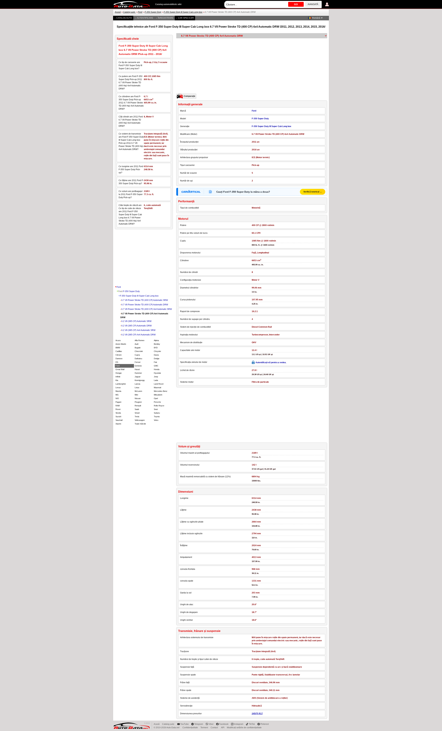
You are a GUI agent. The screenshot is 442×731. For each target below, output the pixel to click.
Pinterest (264, 724)
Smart (137, 413)
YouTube (184, 724)
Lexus (118, 387)
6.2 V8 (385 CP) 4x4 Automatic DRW (138, 334)
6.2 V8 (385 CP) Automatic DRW (136, 326)
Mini (136, 395)
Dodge (156, 358)
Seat (156, 409)
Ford (140, 12)
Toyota (157, 416)
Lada (156, 380)
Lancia (137, 384)
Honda (156, 369)
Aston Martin (121, 344)
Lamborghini (121, 384)
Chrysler (157, 351)
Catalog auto (129, 12)
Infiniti (118, 377)
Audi (136, 344)
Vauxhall (119, 420)
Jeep (156, 377)
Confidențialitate (190, 727)
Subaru (157, 413)
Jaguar (138, 377)
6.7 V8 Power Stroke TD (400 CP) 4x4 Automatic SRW (146, 309)
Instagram (238, 724)
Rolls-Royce (159, 406)
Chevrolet (139, 351)
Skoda (118, 413)
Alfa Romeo (139, 340)
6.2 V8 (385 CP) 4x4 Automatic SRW (138, 330)
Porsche (157, 402)
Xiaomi (118, 424)
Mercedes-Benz (160, 391)
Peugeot (138, 402)
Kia (117, 380)
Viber (211, 724)
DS (117, 362)
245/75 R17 (257, 713)
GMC (156, 366)
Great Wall (120, 369)
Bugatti (137, 348)
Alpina (156, 340)
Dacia (156, 355)
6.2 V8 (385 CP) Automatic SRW (136, 321)
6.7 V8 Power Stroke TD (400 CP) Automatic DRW (144, 304)
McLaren (138, 391)
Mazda (118, 391)
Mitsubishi (158, 395)
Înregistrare (165, 18)
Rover (118, 409)
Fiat (155, 362)
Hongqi (118, 373)
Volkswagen (140, 420)
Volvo (156, 420)
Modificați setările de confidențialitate (244, 727)
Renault (138, 406)
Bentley (157, 344)
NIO (117, 398)
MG (117, 395)
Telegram (198, 724)
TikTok (252, 724)
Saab (137, 409)
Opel (156, 398)
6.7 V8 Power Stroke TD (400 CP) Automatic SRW (144, 300)
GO (296, 4)
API (222, 727)
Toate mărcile (140, 424)
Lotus (137, 387)
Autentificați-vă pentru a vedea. (271, 362)
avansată (313, 4)
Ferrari (137, 362)
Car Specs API (186, 18)
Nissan (138, 398)
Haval (137, 369)
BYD (156, 348)
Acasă (118, 12)
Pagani (118, 402)
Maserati (157, 387)
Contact (214, 727)
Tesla (137, 416)
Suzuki (118, 416)
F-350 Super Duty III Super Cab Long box (183, 12)
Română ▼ (317, 18)
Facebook (223, 724)
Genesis (138, 366)
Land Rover (159, 384)
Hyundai (157, 373)
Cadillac (119, 351)
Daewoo (119, 358)
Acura (118, 340)
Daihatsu (138, 358)
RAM (118, 406)
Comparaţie (189, 96)
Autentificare (145, 18)
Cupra (137, 355)
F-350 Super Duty (153, 12)
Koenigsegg (140, 380)
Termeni (204, 727)
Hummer (138, 373)
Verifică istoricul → (312, 192)
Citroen (119, 355)
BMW (118, 348)
